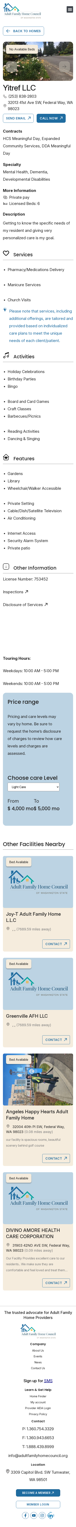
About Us (38, 1350)
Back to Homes (26, 31)
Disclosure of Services (23, 604)
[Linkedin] (50, 1515)
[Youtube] (33, 1515)
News (38, 1362)
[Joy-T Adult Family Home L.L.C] (38, 882)
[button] (70, 9)
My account (38, 1402)
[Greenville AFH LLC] (38, 984)
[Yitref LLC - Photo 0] (38, 61)
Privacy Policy (38, 1414)
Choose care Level (32, 778)
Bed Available (18, 862)
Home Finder (38, 1396)
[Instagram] (42, 1515)
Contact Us (38, 1368)
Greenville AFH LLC (27, 1016)
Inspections (13, 592)
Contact (54, 944)
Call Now (49, 118)
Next (64, 66)
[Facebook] (25, 1515)
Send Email (16, 118)
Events (38, 1356)
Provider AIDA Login (38, 1408)
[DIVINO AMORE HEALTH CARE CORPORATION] (38, 1198)
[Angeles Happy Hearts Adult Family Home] (38, 1080)
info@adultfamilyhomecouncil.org (38, 1455)
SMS (48, 1380)
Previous (11, 66)
